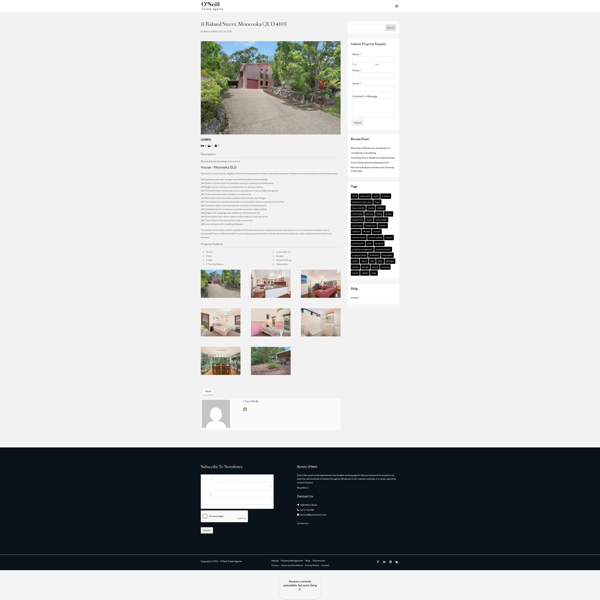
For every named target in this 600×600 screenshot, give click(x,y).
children (380, 208)
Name (356, 54)
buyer (377, 202)
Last (377, 64)
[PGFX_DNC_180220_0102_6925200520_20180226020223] (321, 322)
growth (388, 214)
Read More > (303, 487)
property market (383, 249)
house (369, 220)
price (369, 243)
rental (355, 261)
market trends (358, 237)
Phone (357, 70)
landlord (356, 231)
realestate (374, 255)
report (364, 261)
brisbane (386, 196)
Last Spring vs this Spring (363, 152)
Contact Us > (303, 523)
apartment (365, 196)
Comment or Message (364, 96)
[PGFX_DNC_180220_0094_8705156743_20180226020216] (271, 361)
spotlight (390, 261)
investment (370, 225)
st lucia (355, 267)
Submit (357, 122)
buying (370, 208)
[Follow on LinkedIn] (384, 561)
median (389, 237)
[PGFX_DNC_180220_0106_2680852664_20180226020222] (220, 284)
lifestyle (366, 231)
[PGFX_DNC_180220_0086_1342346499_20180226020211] (271, 284)
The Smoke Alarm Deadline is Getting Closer (373, 157)
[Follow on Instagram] (390, 561)
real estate (387, 255)
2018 (354, 196)
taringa (365, 267)
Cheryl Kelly (251, 401)
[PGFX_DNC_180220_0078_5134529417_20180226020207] (220, 322)
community (357, 214)
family (379, 214)
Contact (355, 297)
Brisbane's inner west (361, 202)
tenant (375, 267)
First (354, 64)
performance (358, 243)
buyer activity (358, 208)
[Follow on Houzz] (396, 561)
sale (372, 261)
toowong (385, 267)
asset (375, 196)
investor (382, 225)
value (374, 273)
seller (380, 261)
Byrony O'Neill (211, 31)
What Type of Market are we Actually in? (370, 148)
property (379, 243)
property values (359, 255)
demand (369, 214)
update (365, 273)
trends (355, 273)
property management (362, 249)
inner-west (357, 225)
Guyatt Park (357, 220)
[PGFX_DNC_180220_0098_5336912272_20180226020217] (321, 284)
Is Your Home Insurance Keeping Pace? (370, 162)
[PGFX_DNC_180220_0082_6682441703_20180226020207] (271, 322)
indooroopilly (381, 220)
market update (375, 237)
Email (245, 409)
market (377, 231)
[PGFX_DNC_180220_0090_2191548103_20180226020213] (220, 361)
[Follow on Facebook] (377, 561)
